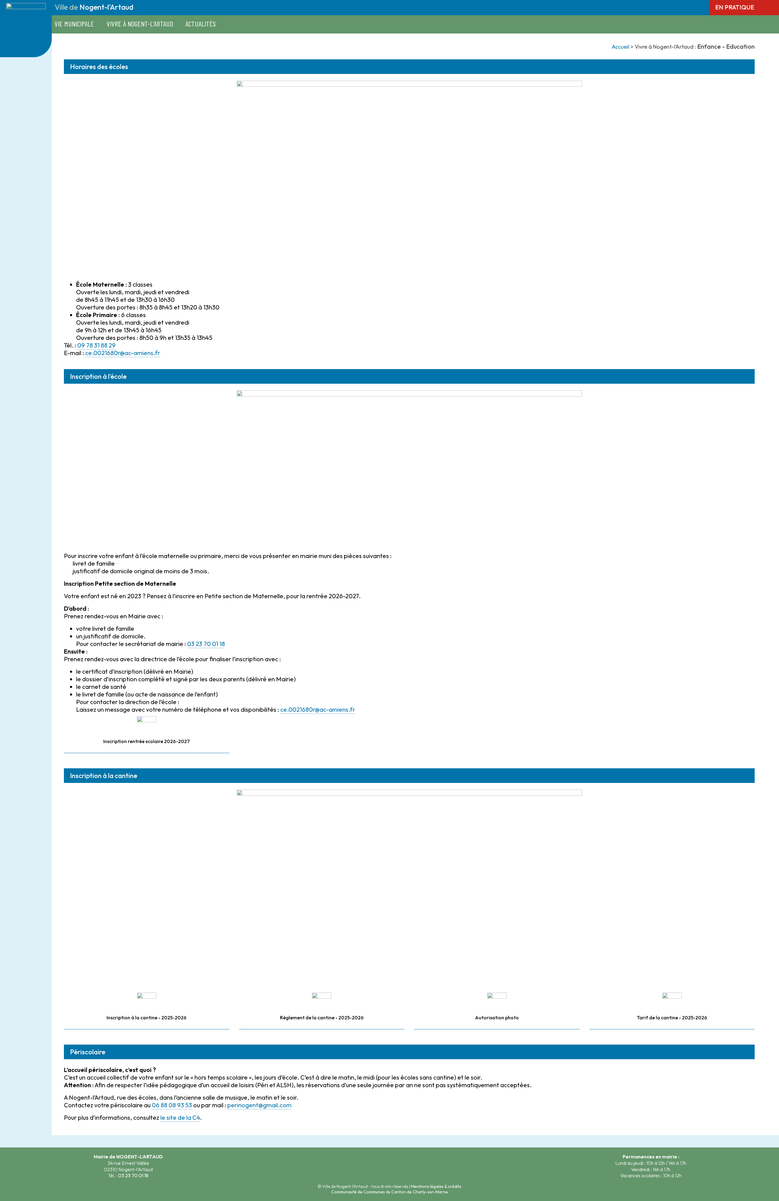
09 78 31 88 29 (96, 345)
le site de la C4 (180, 1117)
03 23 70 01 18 (206, 644)
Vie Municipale (74, 23)
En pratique (735, 7)
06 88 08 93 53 (172, 1105)
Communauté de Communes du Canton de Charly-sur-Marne (389, 1192)
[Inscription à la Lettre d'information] (403, 1167)
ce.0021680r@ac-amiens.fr (122, 353)
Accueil (620, 46)
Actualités (200, 23)
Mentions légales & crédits (436, 1186)
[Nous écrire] (376, 1167)
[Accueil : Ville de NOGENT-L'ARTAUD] (26, 50)
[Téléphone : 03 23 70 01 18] (389, 1167)
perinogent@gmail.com (259, 1105)
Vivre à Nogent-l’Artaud (140, 23)
